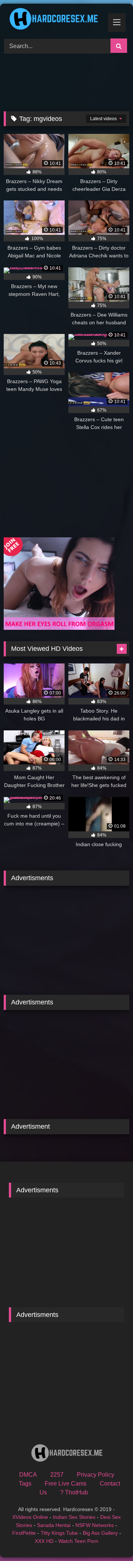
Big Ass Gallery (100, 1533)
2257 (57, 1475)
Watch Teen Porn (78, 1541)
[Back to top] (110, 1539)
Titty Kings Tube (59, 1533)
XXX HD (44, 1541)
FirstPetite (24, 1533)
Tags (25, 1483)
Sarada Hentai (54, 1525)
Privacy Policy (95, 1475)
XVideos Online (30, 1517)
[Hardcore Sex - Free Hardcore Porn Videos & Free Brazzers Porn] (54, 20)
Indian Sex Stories (74, 1517)
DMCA (28, 1475)
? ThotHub (74, 1492)
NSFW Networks (94, 1525)
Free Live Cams (65, 1483)
